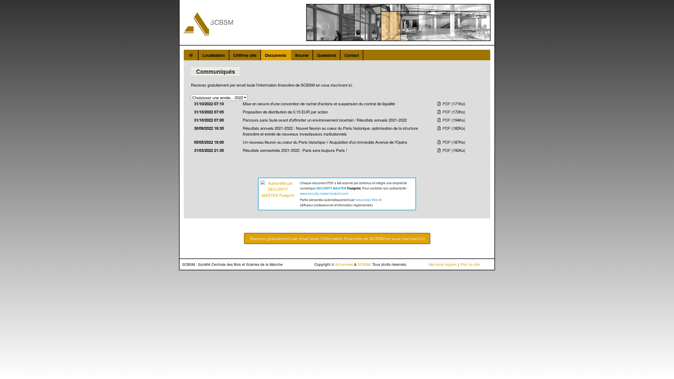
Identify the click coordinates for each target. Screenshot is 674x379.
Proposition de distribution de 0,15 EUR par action (285, 111)
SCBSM (364, 264)
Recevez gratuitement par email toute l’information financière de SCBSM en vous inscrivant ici (337, 238)
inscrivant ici (342, 85)
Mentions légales (443, 264)
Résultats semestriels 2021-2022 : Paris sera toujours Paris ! (295, 150)
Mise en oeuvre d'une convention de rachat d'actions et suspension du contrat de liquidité (319, 103)
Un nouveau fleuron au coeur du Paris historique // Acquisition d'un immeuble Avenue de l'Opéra (325, 142)
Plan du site (470, 264)
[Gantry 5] (208, 24)
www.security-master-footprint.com (324, 193)
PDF (446, 103)
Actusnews (344, 264)
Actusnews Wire (366, 199)
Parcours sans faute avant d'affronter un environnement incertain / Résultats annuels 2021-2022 (325, 120)
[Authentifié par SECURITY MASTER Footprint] (278, 193)
